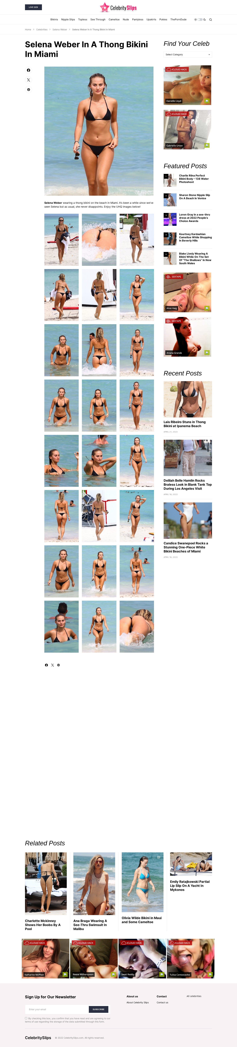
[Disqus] (99, 706)
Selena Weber (60, 29)
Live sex (33, 7)
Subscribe (98, 1009)
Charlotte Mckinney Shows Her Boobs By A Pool (43, 925)
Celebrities (41, 29)
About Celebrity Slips (138, 1002)
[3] (170, 219)
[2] (170, 199)
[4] (170, 238)
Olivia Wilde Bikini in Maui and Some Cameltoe (142, 920)
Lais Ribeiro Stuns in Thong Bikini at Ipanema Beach (185, 424)
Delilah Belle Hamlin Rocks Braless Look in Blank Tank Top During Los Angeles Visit (188, 485)
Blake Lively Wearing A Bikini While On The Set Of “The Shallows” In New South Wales (195, 258)
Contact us (162, 1002)
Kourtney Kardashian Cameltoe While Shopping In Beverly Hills (195, 237)
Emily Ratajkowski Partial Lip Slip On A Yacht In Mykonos (190, 886)
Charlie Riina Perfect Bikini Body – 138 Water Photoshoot (194, 179)
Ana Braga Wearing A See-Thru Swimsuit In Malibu (90, 925)
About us (132, 996)
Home (28, 29)
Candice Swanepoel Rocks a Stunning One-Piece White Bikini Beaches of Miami (186, 547)
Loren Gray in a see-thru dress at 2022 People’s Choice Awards (194, 218)
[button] (200, 19)
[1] (170, 180)
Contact (162, 996)
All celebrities (194, 996)
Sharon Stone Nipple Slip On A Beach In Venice (194, 196)
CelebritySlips (38, 1037)
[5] (170, 258)
